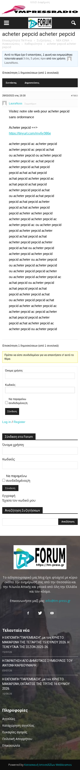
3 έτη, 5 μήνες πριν (34, 58)
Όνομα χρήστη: (14, 370)
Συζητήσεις (44, 40)
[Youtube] (52, 613)
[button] (74, 23)
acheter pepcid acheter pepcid (38, 34)
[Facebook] (28, 613)
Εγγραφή (8, 496)
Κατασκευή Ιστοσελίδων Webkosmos (48, 765)
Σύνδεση (12, 411)
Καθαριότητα (33, 44)
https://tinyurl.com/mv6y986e (30, 133)
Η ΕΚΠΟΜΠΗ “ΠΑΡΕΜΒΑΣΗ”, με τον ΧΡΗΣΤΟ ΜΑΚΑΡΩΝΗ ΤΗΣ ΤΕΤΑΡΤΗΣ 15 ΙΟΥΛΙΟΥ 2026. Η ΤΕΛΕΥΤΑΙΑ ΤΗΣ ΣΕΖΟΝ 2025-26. (35, 642)
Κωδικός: (10, 384)
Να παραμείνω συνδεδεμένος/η (18, 401)
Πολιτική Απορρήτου (17, 739)
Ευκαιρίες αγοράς (14, 732)
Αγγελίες (8, 719)
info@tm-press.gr (58, 601)
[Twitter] (40, 613)
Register (19, 422)
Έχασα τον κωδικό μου (19, 500)
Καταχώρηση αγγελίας (18, 725)
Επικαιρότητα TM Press (17, 40)
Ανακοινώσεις (11, 44)
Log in (6, 422)
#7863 (74, 95)
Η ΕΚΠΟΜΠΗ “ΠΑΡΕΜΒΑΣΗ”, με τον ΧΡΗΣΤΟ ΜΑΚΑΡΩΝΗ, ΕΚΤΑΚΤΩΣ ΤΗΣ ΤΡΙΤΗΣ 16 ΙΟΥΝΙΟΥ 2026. (36, 683)
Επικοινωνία (11, 745)
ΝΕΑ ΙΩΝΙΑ (62, 40)
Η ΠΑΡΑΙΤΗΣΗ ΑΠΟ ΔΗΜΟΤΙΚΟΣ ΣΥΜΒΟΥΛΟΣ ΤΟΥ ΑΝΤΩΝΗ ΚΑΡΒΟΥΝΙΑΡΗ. (37, 663)
